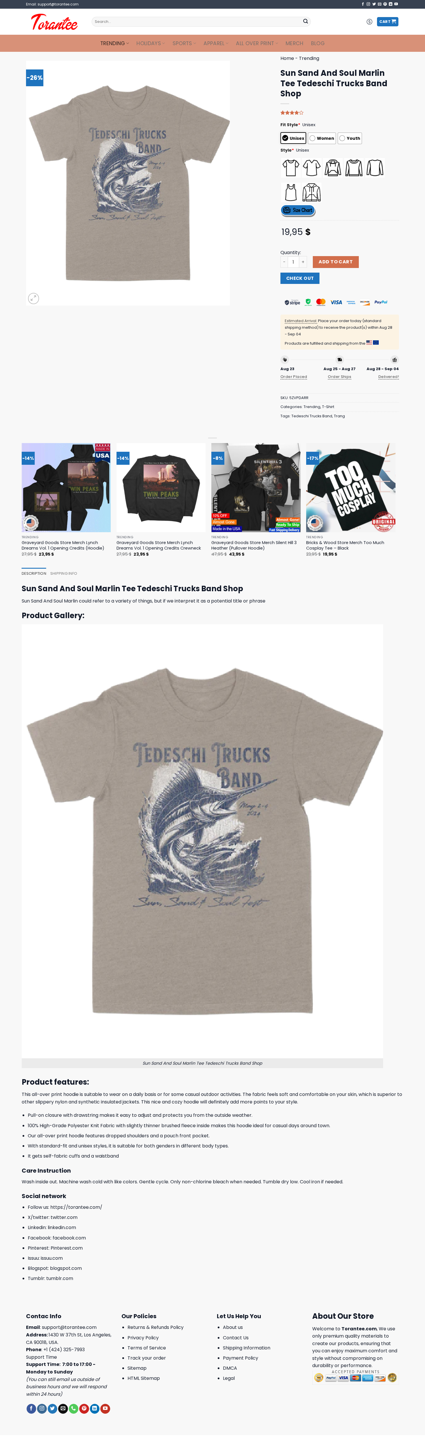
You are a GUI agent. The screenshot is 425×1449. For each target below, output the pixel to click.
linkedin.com (62, 1227)
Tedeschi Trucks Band (311, 416)
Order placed (293, 376)
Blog (318, 43)
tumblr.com (59, 1278)
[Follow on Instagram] (368, 4)
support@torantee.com (69, 1327)
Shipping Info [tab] (63, 573)
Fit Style (290, 125)
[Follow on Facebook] (363, 4)
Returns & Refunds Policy (156, 1327)
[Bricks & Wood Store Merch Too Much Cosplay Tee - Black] (351, 487)
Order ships (339, 376)
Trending (112, 43)
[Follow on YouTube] (396, 4)
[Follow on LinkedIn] (390, 4)
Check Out (300, 278)
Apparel (214, 43)
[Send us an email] (379, 4)
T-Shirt (328, 406)
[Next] (395, 504)
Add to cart (336, 261)
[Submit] (306, 22)
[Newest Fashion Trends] (54, 22)
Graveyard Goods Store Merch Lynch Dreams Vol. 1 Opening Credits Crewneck (159, 545)
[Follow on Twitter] (374, 4)
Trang (339, 416)
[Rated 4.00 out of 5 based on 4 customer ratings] (339, 112)
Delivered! (388, 376)
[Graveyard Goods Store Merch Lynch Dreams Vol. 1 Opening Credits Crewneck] (161, 487)
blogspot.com (66, 1268)
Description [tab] (34, 573)
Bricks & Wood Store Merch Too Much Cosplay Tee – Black (345, 545)
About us (233, 1327)
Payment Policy (240, 1358)
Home (287, 58)
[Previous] (22, 504)
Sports (182, 43)
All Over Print (255, 43)
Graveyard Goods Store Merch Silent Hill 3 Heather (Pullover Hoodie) (254, 545)
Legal (229, 1378)
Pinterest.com (67, 1248)
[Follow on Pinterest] (385, 4)
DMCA (230, 1368)
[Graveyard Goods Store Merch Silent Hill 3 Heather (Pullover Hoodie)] (256, 487)
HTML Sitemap (144, 1378)
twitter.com (64, 1217)
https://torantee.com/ (76, 1207)
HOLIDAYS (148, 43)
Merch (295, 43)
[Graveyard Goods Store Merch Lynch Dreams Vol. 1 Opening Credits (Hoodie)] (66, 487)
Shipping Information (246, 1348)
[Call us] (73, 1409)
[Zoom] (33, 298)
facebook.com (69, 1238)
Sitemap (137, 1368)
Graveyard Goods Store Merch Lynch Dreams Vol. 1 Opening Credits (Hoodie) (63, 545)
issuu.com (52, 1258)
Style (287, 150)
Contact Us (236, 1337)
